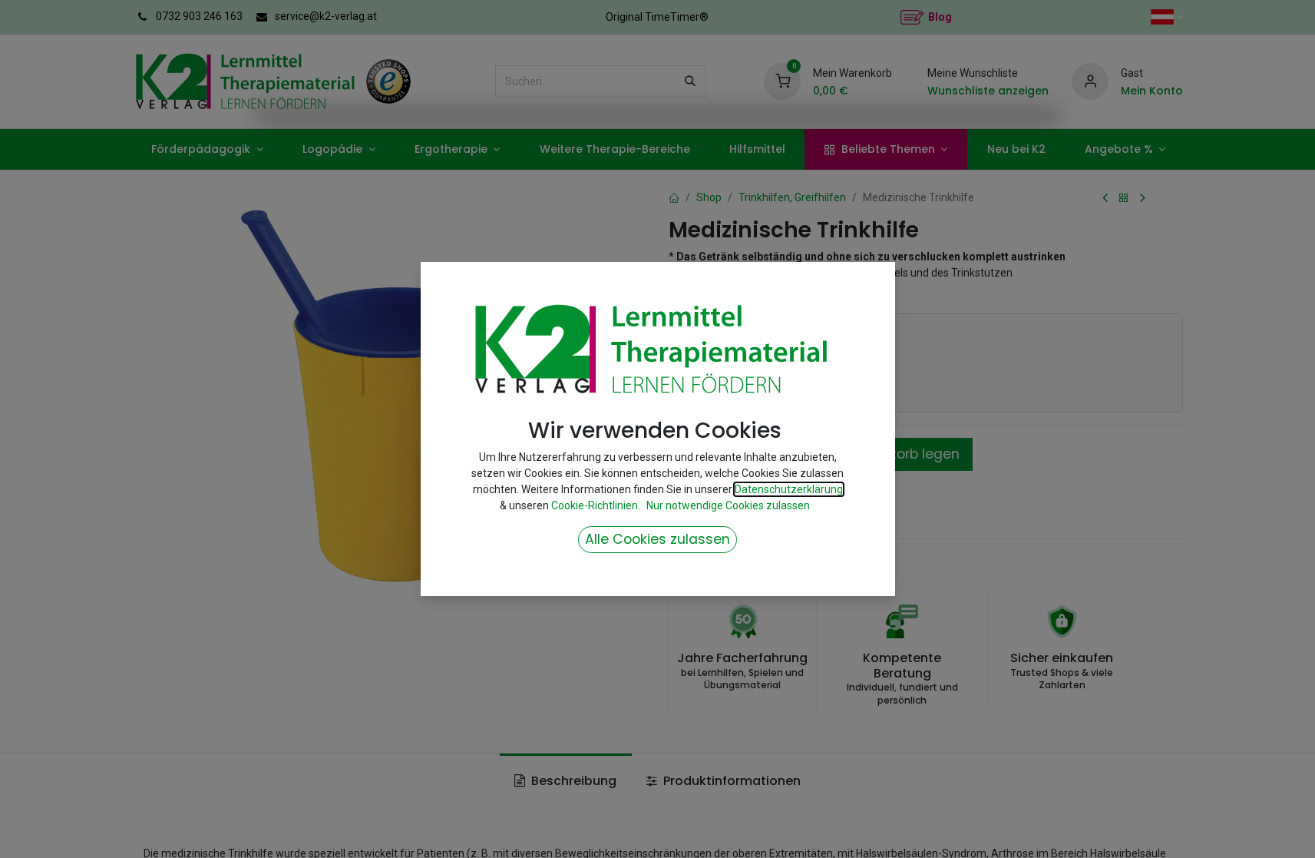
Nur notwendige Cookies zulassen (728, 505)
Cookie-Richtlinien (594, 505)
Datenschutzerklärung (789, 489)
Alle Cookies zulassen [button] (657, 539)
